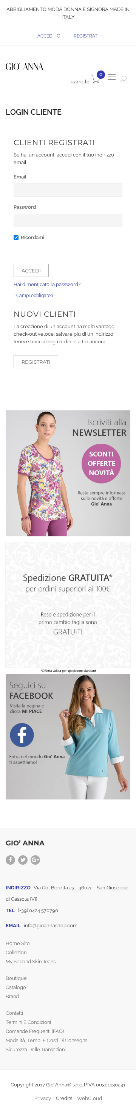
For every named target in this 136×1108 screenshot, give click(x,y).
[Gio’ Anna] (24, 63)
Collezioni (17, 952)
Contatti (14, 1013)
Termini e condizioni (28, 1022)
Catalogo (16, 987)
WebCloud (89, 1098)
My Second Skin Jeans (31, 961)
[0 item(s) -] (87, 82)
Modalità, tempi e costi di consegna (47, 1040)
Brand (12, 996)
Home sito (18, 943)
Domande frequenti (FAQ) (35, 1031)
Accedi (46, 36)
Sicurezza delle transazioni (36, 1049)
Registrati (86, 36)
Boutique (16, 978)
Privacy (42, 1098)
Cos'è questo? (28, 247)
